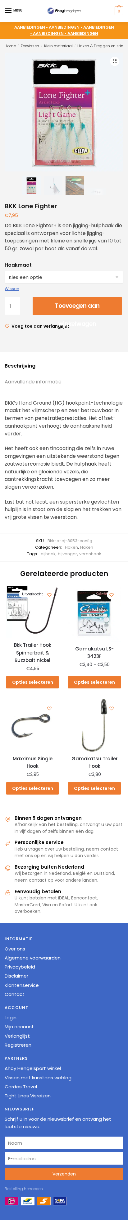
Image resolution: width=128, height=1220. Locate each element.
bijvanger (67, 554)
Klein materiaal (58, 46)
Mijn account (19, 1026)
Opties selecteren (32, 682)
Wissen (12, 289)
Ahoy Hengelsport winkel (33, 1068)
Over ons (15, 949)
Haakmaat (18, 265)
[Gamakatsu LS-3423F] (94, 613)
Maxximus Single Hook (33, 762)
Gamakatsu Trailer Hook (94, 762)
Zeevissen (30, 46)
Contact (15, 994)
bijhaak (48, 554)
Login (10, 1017)
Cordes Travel (21, 1086)
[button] (114, 61)
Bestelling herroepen (24, 1188)
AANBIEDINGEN (82, 33)
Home (10, 46)
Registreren (18, 1045)
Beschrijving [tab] (20, 365)
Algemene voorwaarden (33, 958)
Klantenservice (22, 985)
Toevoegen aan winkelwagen (77, 308)
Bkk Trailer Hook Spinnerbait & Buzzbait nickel (32, 653)
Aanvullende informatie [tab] (33, 381)
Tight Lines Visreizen (28, 1095)
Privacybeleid (20, 967)
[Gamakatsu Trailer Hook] (94, 725)
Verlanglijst (17, 1036)
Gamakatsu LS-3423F (94, 652)
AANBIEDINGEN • (66, 27)
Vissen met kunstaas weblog (38, 1077)
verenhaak (90, 554)
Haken (71, 547)
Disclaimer (16, 976)
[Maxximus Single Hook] (32, 725)
